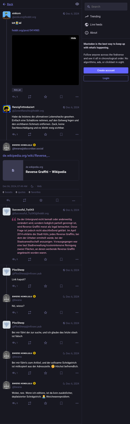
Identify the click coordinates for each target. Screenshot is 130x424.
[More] (77, 97)
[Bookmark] (61, 97)
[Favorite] (46, 97)
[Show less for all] (77, 4)
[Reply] (8, 200)
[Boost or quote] (30, 97)
